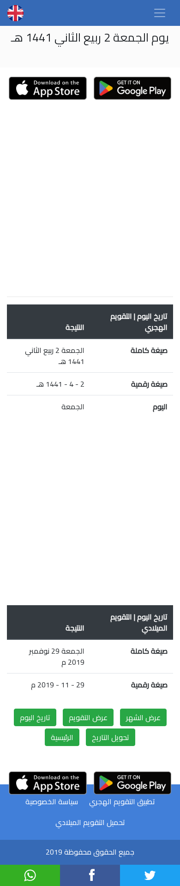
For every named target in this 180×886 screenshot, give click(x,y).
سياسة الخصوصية (51, 801)
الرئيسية (62, 737)
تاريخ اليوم (35, 717)
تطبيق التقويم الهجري (122, 801)
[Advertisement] (90, 199)
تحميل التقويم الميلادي (90, 822)
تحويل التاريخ (110, 737)
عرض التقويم (88, 717)
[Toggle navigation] (160, 13)
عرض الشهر (143, 717)
